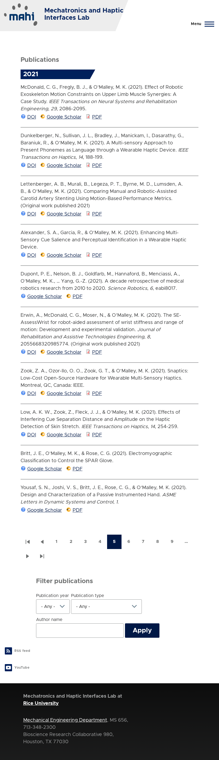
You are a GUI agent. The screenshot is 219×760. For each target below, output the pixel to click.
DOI (31, 117)
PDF (97, 117)
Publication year (52, 596)
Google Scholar (64, 117)
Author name (49, 619)
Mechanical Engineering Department (65, 720)
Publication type (87, 596)
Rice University (41, 703)
